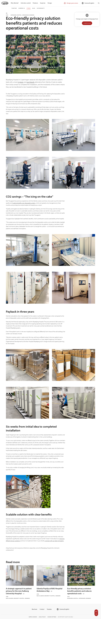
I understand (87, 23)
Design (50, 3)
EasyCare (42, 3)
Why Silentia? (15, 3)
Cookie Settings (52, 617)
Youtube (49, 609)
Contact (42, 609)
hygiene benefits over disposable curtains (23, 203)
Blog (33, 8)
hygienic (20, 82)
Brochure (34, 609)
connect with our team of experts (54, 541)
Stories (29, 8)
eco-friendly (31, 82)
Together (14, 8)
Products (35, 3)
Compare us (21, 8)
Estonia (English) (64, 609)
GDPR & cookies (33, 617)
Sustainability (41, 8)
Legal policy (42, 617)
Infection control (26, 3)
